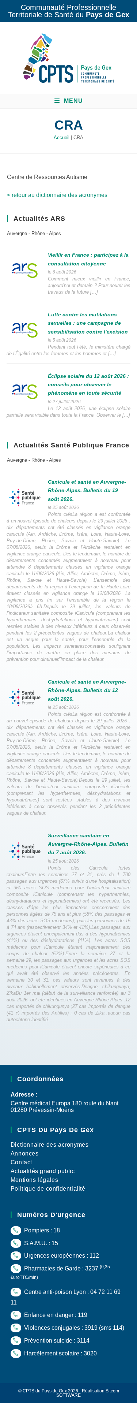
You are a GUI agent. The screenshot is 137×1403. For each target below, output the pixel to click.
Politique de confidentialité (48, 1189)
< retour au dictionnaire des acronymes (57, 195)
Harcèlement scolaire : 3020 (60, 1353)
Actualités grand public (43, 1171)
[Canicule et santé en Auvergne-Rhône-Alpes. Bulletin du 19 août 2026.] (25, 497)
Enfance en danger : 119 (55, 1315)
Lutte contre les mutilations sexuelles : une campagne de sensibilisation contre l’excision (88, 323)
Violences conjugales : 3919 (60, 1328)
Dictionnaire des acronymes (50, 1145)
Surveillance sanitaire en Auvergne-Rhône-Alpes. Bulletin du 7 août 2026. (88, 844)
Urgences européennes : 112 (61, 1256)
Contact (21, 1162)
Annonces (25, 1153)
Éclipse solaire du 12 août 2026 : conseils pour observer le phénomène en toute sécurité (88, 384)
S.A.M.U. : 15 (40, 1243)
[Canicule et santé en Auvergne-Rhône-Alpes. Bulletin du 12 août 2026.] (25, 697)
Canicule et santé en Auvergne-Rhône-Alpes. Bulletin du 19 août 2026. (87, 490)
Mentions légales (34, 1180)
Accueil (61, 137)
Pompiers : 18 (41, 1230)
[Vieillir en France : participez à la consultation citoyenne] (25, 270)
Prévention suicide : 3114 (56, 1340)
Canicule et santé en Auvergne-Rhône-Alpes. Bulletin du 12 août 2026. (87, 690)
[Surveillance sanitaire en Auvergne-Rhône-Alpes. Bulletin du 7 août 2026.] (25, 850)
